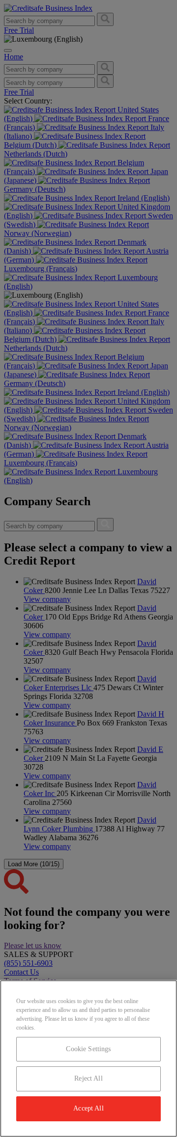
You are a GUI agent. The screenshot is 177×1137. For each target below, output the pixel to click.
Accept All (88, 1108)
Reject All (88, 1078)
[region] (88, 1058)
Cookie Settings (88, 1049)
